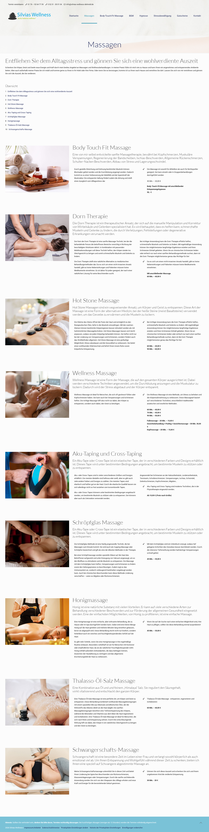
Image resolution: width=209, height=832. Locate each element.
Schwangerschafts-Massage (20, 129)
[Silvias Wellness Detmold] (29, 16)
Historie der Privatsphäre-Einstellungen (105, 828)
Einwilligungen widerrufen (132, 828)
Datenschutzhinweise (51, 828)
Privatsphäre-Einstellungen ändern (74, 828)
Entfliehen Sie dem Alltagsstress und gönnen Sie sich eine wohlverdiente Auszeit (40, 91)
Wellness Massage (15, 108)
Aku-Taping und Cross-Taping (19, 112)
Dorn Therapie (13, 100)
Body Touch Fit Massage (17, 96)
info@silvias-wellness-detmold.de (80, 4)
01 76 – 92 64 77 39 (36, 4)
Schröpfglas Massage (16, 117)
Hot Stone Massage (16, 104)
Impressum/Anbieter (32, 828)
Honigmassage (14, 121)
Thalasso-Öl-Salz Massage (18, 125)
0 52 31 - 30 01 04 (55, 4)
